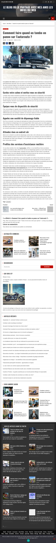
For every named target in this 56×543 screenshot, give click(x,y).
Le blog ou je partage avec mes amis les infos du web (28, 8)
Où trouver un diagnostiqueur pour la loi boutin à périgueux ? (18, 332)
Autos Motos (5, 29)
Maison (12, 428)
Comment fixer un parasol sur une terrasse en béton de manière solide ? (21, 329)
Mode (40, 533)
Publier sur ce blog (53, 18)
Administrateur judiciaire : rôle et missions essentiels (16, 335)
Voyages (12, 444)
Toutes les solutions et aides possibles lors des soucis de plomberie (16, 431)
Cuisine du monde (38, 532)
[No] (54, 539)
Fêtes (2, 533)
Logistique (27, 533)
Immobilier (11, 533)
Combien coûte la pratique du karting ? (8, 241)
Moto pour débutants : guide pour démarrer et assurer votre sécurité (8, 253)
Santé (37, 428)
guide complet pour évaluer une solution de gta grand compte (18, 347)
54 (6, 526)
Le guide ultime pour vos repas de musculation (15, 338)
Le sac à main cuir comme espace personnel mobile (16, 365)
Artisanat (9, 532)
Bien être (31, 532)
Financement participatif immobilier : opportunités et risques (18, 362)
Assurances (15, 532)
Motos (44, 533)
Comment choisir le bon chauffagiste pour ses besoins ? (18, 479)
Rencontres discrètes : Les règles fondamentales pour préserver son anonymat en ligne (25, 353)
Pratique (48, 533)
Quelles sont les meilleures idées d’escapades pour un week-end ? (43, 479)
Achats (4, 532)
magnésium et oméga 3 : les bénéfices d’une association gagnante (20, 359)
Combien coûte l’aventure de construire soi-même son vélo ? (18, 375)
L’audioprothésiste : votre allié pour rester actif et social (44, 463)
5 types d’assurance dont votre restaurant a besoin (43, 512)
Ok (28, 540)
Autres (26, 532)
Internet (12, 460)
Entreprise (39, 509)
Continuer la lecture (8, 441)
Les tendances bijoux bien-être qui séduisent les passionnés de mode (21, 341)
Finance (38, 493)
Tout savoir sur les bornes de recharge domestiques (34, 253)
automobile (23, 148)
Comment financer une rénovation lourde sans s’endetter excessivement (21, 368)
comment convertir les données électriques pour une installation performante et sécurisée (26, 350)
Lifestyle (22, 533)
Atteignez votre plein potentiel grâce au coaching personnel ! (44, 430)
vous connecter (13, 227)
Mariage (36, 533)
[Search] (49, 18)
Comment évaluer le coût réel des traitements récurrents (17, 378)
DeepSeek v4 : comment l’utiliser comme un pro (15, 320)
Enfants (45, 532)
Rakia (5, 40)
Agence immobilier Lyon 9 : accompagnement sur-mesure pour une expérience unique (24, 344)
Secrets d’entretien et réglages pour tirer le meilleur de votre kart (18, 496)
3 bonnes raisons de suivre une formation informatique (17, 463)
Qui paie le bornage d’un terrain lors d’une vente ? (15, 326)
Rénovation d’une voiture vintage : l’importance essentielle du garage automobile (34, 241)
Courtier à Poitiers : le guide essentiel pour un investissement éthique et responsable (25, 372)
